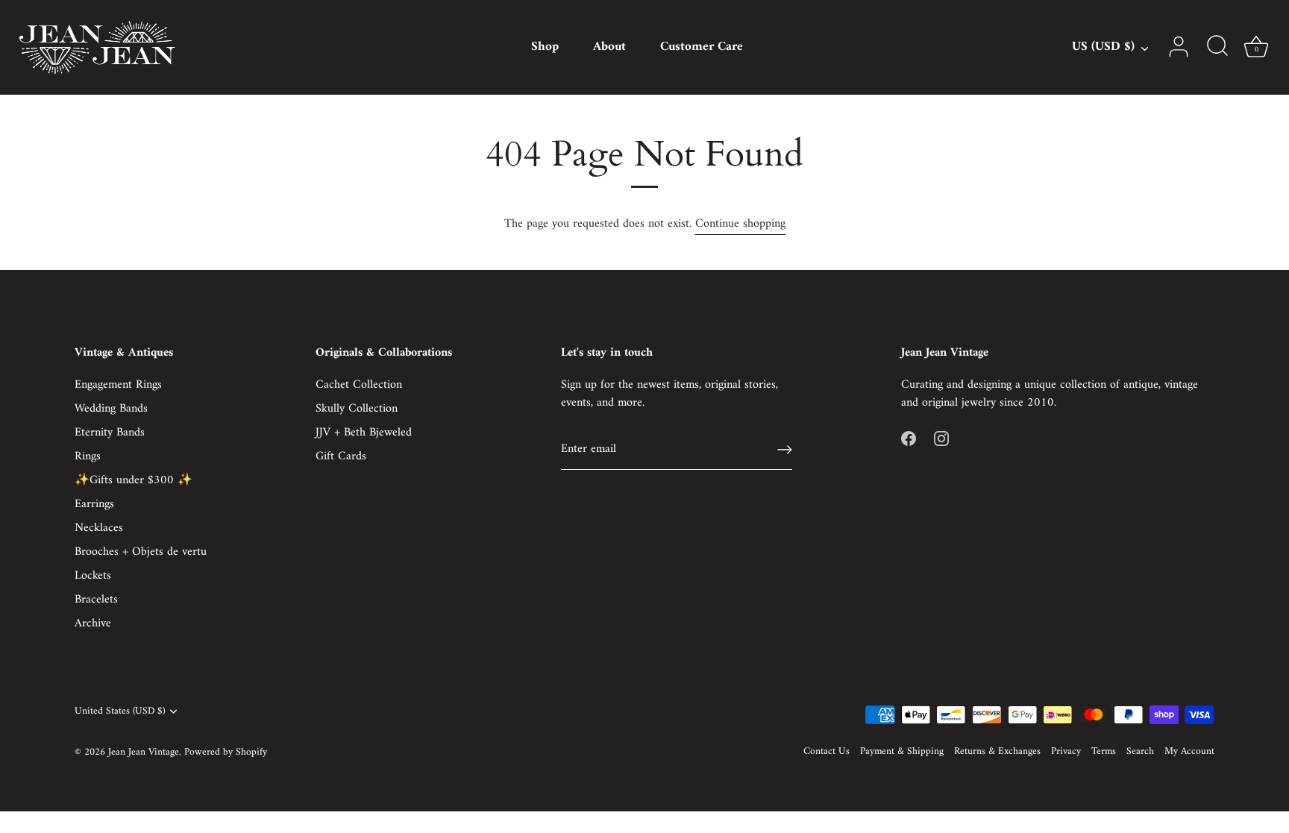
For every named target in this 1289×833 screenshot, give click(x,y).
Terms (1103, 752)
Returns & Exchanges (997, 752)
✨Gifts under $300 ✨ (133, 480)
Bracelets (96, 599)
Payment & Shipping (902, 752)
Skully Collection (357, 408)
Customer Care (701, 47)
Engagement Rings (118, 384)
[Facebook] (908, 438)
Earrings (94, 504)
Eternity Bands (110, 432)
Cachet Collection (359, 384)
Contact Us (826, 752)
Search (1140, 752)
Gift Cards (341, 456)
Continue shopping (740, 223)
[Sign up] (784, 449)
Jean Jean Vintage (143, 752)
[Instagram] (941, 438)
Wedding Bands (111, 408)
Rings (88, 456)
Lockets (93, 575)
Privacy (1066, 752)
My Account (1189, 752)
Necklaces (99, 528)
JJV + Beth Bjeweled (364, 432)
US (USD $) (1103, 47)
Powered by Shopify (225, 752)
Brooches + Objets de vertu (141, 551)
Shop (545, 47)
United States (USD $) (120, 711)
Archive (93, 623)
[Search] (1217, 47)
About (609, 47)
